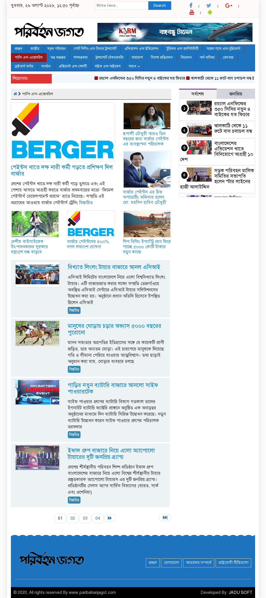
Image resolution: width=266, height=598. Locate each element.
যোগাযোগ (171, 562)
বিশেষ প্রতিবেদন (162, 57)
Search (159, 5)
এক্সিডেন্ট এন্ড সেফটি (73, 66)
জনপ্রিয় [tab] (235, 94)
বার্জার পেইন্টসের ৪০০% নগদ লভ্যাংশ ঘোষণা (88, 244)
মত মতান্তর (58, 57)
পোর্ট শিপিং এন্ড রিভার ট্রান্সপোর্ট (95, 48)
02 (72, 518)
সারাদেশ (137, 57)
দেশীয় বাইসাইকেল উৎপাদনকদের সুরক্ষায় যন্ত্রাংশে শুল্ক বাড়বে (29, 247)
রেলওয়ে (228, 57)
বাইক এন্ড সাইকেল (108, 66)
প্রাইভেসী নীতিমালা (233, 562)
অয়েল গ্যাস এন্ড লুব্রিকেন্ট (223, 48)
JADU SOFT (240, 592)
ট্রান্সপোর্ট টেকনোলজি (110, 57)
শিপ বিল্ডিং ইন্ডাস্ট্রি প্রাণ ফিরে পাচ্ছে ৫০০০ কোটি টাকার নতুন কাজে (147, 247)
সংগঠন (46, 66)
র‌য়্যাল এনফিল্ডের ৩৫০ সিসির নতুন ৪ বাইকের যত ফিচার (134, 78)
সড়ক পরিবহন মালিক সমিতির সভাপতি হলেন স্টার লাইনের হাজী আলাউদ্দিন (217, 179)
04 (97, 518)
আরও (133, 66)
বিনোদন (186, 57)
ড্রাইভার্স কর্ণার (24, 66)
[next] (110, 518)
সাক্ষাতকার (81, 57)
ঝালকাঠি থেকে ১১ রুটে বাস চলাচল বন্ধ (213, 78)
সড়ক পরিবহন (56, 48)
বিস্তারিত (86, 202)
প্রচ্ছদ (18, 48)
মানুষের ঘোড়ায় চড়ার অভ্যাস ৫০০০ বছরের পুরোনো (114, 329)
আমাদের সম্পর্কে (198, 562)
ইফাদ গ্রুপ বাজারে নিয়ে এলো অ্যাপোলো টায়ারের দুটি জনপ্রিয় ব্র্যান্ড (111, 453)
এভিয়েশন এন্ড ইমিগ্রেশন (141, 48)
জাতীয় (34, 48)
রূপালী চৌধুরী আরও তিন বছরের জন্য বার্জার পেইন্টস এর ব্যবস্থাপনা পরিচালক (146, 139)
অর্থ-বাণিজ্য (207, 57)
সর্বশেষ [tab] (197, 94)
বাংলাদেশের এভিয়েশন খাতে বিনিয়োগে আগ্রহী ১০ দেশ (216, 151)
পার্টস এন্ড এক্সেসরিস (29, 57)
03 (85, 518)
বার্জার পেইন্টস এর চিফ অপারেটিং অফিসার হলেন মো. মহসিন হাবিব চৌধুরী (144, 197)
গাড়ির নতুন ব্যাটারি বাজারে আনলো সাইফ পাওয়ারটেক (113, 388)
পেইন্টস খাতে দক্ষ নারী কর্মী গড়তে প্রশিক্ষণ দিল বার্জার (62, 170)
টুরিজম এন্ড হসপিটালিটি (182, 48)
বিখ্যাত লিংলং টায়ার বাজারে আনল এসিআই (114, 267)
